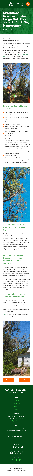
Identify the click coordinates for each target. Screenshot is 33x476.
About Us (16, 400)
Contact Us (16, 409)
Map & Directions (16, 421)
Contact (5, 315)
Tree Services (16, 403)
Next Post (23, 380)
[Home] (16, 4)
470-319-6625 (16, 447)
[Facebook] (16, 460)
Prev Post (9, 380)
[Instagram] (20, 460)
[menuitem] (9, 470)
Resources (16, 406)
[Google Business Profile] (13, 460)
